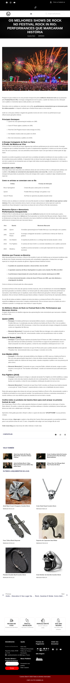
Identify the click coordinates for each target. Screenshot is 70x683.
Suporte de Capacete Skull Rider (46, 540)
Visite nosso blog (7, 426)
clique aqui (16, 419)
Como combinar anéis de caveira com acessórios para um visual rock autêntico (57, 455)
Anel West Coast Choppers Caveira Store (16, 506)
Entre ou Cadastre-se (59, 2)
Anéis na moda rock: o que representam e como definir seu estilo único (23, 464)
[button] (31, 13)
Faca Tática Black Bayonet (11, 540)
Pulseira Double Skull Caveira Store (14, 575)
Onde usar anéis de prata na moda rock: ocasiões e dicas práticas (22, 455)
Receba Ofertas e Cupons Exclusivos (11, 659)
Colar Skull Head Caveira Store (46, 506)
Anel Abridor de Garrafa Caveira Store (48, 575)
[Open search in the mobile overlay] (54, 14)
